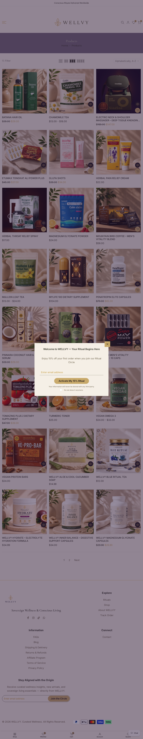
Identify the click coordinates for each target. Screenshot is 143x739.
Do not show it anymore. (73, 390)
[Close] (107, 344)
